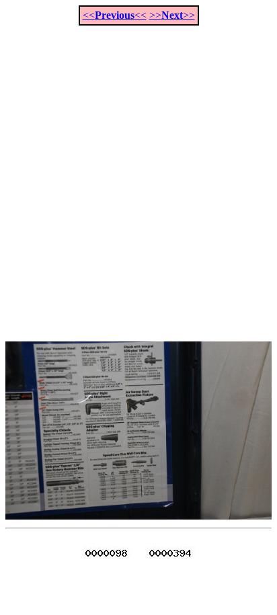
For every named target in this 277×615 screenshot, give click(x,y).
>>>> (172, 15)
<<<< (115, 15)
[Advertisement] (138, 176)
